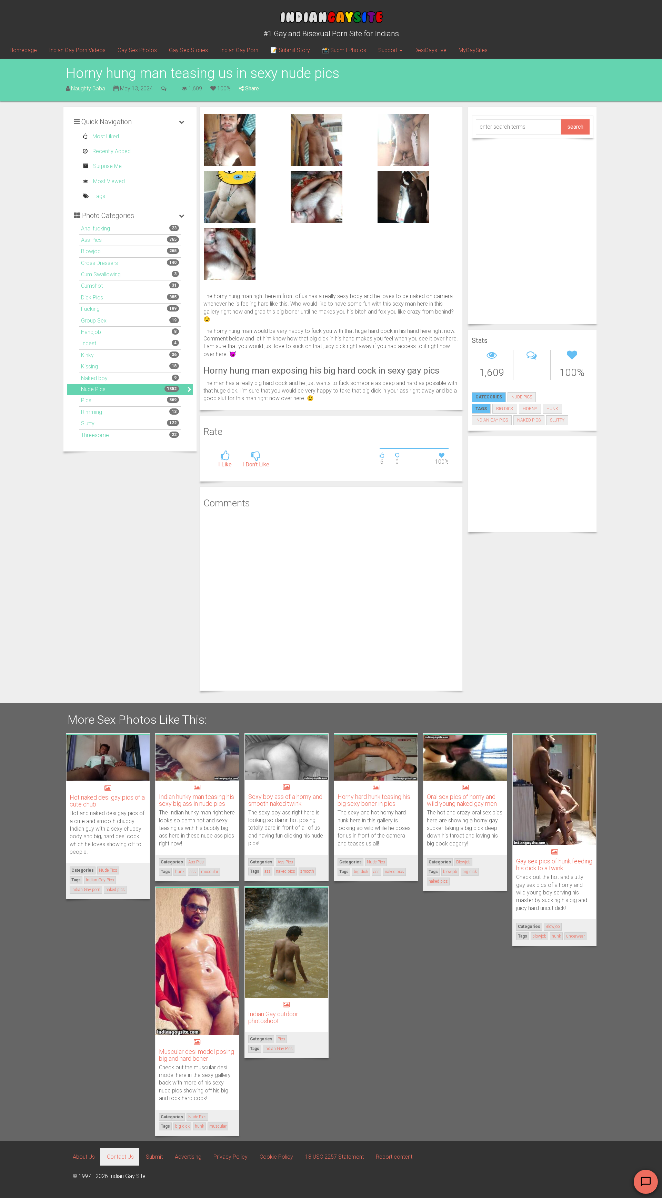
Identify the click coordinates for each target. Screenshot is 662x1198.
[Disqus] (331, 599)
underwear (575, 936)
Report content (394, 1157)
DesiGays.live (430, 50)
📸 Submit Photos (344, 50)
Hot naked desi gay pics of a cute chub (107, 801)
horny (530, 408)
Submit (154, 1157)
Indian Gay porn (85, 889)
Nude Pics (93, 389)
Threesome (95, 435)
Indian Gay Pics (100, 880)
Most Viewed (108, 181)
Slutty (87, 423)
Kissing (89, 366)
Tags (98, 196)
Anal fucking (95, 228)
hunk (552, 408)
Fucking (90, 309)
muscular (209, 871)
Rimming (91, 412)
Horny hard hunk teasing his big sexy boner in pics (374, 800)
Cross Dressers (99, 263)
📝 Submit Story (290, 50)
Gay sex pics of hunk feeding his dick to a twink (554, 865)
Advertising (188, 1157)
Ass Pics (91, 240)
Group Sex (94, 320)
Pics (86, 400)
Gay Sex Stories (188, 50)
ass (193, 871)
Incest (88, 343)
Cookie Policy (276, 1157)
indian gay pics (491, 420)
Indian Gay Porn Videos (77, 50)
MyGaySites (473, 50)
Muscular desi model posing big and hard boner (196, 1055)
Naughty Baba (88, 88)
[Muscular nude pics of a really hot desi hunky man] (229, 139)
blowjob (450, 871)
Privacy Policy (230, 1157)
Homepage (23, 50)
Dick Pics (92, 297)
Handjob (91, 332)
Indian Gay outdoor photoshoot (273, 1017)
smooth (307, 871)
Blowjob (91, 251)
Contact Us (120, 1157)
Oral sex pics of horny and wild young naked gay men (462, 800)
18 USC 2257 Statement (334, 1157)
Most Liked (105, 136)
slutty (557, 420)
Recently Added (111, 151)
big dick (504, 408)
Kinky (87, 355)
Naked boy (94, 378)
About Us (84, 1157)
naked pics (529, 420)
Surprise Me (107, 166)
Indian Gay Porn (239, 50)
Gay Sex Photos (137, 50)
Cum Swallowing (101, 274)
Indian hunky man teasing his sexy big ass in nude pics (196, 800)
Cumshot (92, 286)
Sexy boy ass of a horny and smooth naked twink (285, 800)
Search (575, 126)
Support (388, 50)
